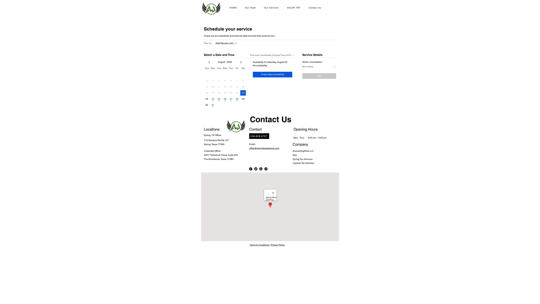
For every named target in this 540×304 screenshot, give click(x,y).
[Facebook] (250, 168)
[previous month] (209, 62)
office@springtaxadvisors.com (264, 148)
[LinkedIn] (260, 168)
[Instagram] (265, 168)
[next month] (241, 62)
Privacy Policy (278, 245)
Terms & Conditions (259, 245)
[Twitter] (255, 168)
